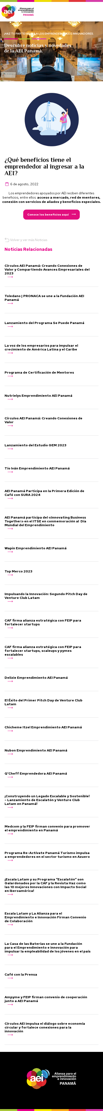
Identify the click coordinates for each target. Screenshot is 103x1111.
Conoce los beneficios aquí (48, 214)
